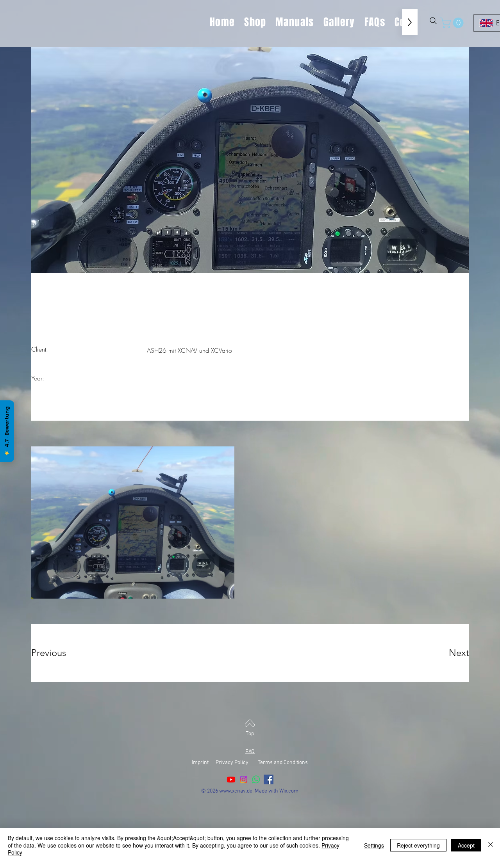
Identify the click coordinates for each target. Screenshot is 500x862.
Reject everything (418, 845)
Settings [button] (374, 845)
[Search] (433, 20)
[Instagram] (243, 779)
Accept (466, 845)
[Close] (490, 845)
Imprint (203, 762)
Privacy (224, 762)
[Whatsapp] (256, 779)
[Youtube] (231, 779)
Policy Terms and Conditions (271, 762)
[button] (453, 23)
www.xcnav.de (235, 791)
